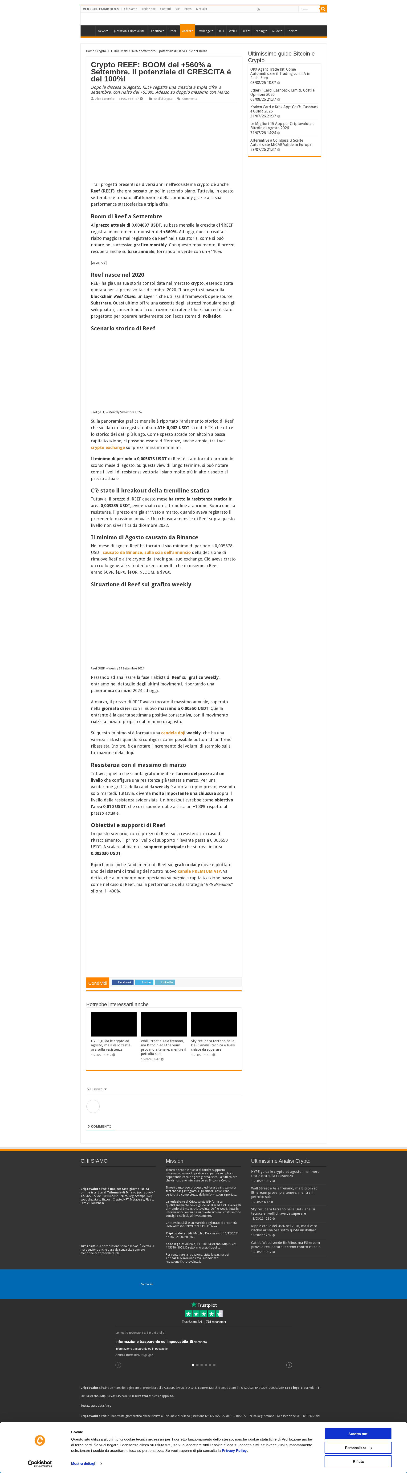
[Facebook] (263, 9)
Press (187, 9)
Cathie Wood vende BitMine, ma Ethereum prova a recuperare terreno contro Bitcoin (286, 1245)
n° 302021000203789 (269, 1387)
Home (90, 51)
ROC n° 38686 (306, 1416)
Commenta (189, 98)
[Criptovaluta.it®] (204, 19)
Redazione (148, 9)
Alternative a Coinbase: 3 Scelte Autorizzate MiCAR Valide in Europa (280, 142)
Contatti (165, 9)
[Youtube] (284, 9)
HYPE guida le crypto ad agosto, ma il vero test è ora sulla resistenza (110, 1045)
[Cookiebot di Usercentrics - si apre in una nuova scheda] (40, 1463)
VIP (177, 9)
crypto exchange (108, 447)
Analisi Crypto (163, 98)
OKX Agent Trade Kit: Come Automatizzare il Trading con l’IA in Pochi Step (280, 73)
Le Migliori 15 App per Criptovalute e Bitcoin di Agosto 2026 (282, 125)
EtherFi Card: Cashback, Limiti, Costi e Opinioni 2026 (282, 92)
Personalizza (355, 1448)
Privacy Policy (234, 1451)
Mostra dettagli (83, 1463)
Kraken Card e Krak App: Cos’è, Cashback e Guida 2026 (284, 109)
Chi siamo (130, 9)
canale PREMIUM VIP (199, 871)
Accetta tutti (358, 1434)
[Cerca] (323, 8)
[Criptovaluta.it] (89, 30)
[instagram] (289, 9)
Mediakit (201, 9)
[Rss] (258, 9)
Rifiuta (358, 1461)
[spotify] (295, 9)
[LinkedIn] (279, 9)
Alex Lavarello (104, 98)
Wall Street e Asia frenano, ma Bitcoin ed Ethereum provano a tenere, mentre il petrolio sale (163, 1047)
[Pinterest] (274, 9)
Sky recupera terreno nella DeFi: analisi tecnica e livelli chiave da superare (213, 1045)
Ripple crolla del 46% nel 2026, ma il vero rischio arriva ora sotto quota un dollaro (284, 1228)
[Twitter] (269, 9)
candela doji (173, 732)
